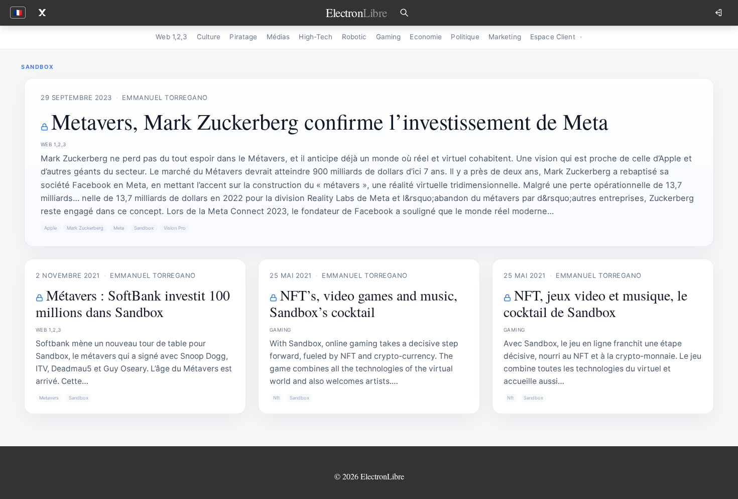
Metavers (49, 398)
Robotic (354, 37)
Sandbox (144, 228)
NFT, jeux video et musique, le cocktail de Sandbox (595, 303)
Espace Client (552, 37)
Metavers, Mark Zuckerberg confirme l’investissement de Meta (329, 121)
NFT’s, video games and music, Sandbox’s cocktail (363, 303)
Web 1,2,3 (171, 37)
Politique (465, 37)
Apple (50, 228)
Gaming (388, 37)
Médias (278, 37)
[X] (42, 12)
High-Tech (315, 37)
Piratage (243, 37)
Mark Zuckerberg (85, 228)
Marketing (504, 37)
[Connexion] (719, 12)
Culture (209, 37)
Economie (426, 37)
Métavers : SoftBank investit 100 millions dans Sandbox (133, 303)
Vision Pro (175, 228)
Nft (276, 398)
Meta (118, 228)
